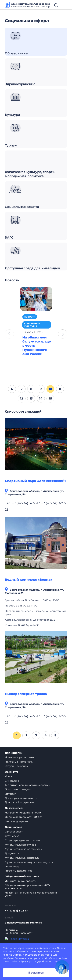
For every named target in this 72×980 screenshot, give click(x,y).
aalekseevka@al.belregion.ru (23, 922)
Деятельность (14, 808)
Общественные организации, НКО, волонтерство (27, 887)
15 (50, 398)
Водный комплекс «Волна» (28, 580)
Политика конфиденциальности (19, 931)
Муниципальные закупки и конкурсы (29, 862)
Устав (8, 776)
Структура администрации (22, 840)
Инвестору (12, 866)
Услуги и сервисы (16, 766)
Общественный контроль (22, 876)
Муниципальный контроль (22, 857)
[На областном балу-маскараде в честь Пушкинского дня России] (36, 298)
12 (21, 398)
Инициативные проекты (21, 881)
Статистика (12, 836)
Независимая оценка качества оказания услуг (31, 894)
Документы (12, 853)
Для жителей (14, 752)
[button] (62, 333)
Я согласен (36, 972)
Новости (29, 316)
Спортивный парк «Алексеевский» (35, 481)
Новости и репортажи (19, 757)
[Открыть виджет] (62, 967)
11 (60, 389)
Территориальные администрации (27, 785)
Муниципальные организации (24, 849)
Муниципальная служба (20, 844)
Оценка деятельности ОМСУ (23, 817)
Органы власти (14, 831)
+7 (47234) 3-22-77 (16, 910)
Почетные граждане (18, 789)
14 (40, 398)
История (10, 793)
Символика (12, 780)
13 (31, 398)
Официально (13, 827)
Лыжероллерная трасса (26, 694)
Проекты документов (19, 870)
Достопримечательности (21, 798)
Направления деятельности (23, 812)
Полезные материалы (19, 761)
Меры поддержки (16, 821)
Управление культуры (32, 324)
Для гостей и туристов (19, 802)
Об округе (12, 771)
